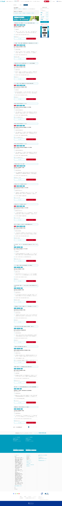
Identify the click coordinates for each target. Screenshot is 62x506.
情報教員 (18, 460)
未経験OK (19, 480)
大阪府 (17, 105)
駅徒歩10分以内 (16, 475)
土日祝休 (20, 476)
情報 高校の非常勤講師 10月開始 (19, 26)
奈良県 (17, 85)
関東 (15, 457)
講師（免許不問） (17, 461)
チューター (16, 464)
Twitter (15, 493)
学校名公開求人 (16, 479)
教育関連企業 (16, 472)
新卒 (21, 480)
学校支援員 (21, 466)
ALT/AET (21, 464)
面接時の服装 (27, 457)
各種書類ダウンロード (28, 459)
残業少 (15, 483)
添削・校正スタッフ (17, 466)
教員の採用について (28, 456)
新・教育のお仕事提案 (26, 1)
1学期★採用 (16, 478)
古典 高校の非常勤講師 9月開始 (19, 410)
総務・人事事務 (20, 467)
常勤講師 (21, 105)
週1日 (20, 483)
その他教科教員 (21, 459)
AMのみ (16, 476)
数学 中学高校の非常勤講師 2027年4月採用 (20, 248)
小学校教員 (20, 461)
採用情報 (7, 1)
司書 (20, 462)
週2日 (22, 483)
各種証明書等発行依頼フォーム (42, 460)
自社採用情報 (16, 474)
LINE (17, 493)
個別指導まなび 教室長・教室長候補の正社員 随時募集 (22, 390)
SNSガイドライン (40, 496)
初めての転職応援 (17, 477)
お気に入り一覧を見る (45, 24)
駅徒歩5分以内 (20, 475)
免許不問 (21, 484)
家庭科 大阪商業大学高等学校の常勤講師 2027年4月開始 (23, 147)
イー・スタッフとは (22, 1)
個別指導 (19, 464)
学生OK (20, 477)
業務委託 (21, 473)
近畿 (18, 457)
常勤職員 (16, 470)
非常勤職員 (18, 470)
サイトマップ (35, 496)
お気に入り (31, 1)
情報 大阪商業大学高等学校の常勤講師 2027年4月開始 (22, 127)
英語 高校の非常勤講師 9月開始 (19, 289)
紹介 (23, 105)
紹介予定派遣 (16, 480)
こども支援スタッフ (17, 468)
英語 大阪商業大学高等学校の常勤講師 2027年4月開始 (22, 107)
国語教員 (18, 459)
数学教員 (16, 459)
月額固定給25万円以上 (20, 474)
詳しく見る (20, 38)
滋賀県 (15, 267)
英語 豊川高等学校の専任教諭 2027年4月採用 (21, 187)
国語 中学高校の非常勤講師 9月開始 (19, 370)
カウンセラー (16, 463)
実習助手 (18, 462)
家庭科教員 (21, 460)
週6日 (21, 477)
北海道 (21, 457)
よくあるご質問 (34, 1)
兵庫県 (17, 65)
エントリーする (31, 38)
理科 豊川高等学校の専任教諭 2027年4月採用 (21, 207)
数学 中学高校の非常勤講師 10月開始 (20, 46)
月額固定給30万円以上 (17, 473)
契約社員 (16, 471)
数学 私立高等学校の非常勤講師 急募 (20, 330)
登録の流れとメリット (11, 1)
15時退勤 (18, 476)
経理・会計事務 (16, 467)
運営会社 (21, 496)
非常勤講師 (21, 65)
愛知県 (17, 226)
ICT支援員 (16, 462)
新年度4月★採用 (20, 478)
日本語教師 (21, 465)
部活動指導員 (19, 463)
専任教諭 (16, 469)
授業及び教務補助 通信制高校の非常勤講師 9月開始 (22, 350)
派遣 (24, 65)
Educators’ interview (28, 460)
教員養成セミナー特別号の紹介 (30, 464)
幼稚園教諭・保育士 (17, 465)
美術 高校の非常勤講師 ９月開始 (19, 167)
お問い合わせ (38, 1)
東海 (16, 457)
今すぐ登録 (47, 1)
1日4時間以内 (18, 483)
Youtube (19, 493)
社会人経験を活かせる (17, 481)
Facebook (13, 493)
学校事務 (16, 460)
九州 (19, 457)
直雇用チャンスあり (17, 484)
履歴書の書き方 (28, 458)
